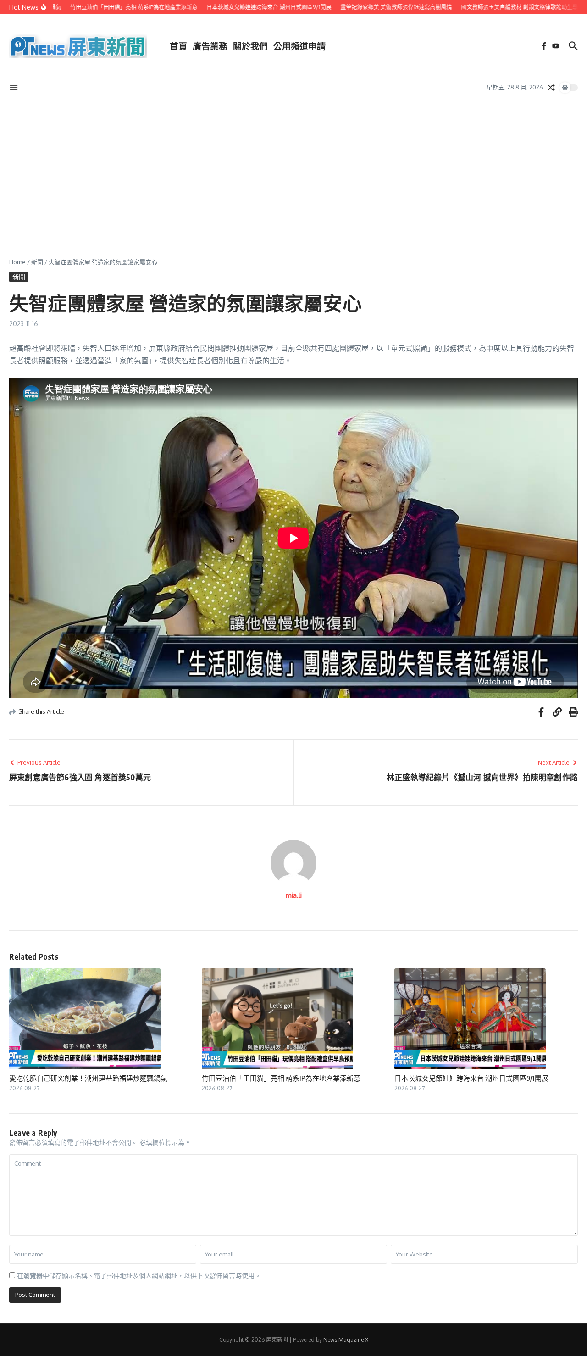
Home (17, 262)
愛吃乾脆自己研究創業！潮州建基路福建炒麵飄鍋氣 (88, 1078)
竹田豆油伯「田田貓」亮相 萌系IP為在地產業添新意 (281, 1078)
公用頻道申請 (299, 45)
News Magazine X (345, 1339)
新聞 (37, 262)
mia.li (294, 895)
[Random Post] (551, 87)
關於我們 (250, 45)
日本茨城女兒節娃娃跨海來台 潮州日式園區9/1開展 (471, 1078)
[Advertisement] (293, 166)
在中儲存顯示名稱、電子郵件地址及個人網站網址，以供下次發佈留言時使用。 (139, 1275)
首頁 (178, 45)
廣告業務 (210, 45)
